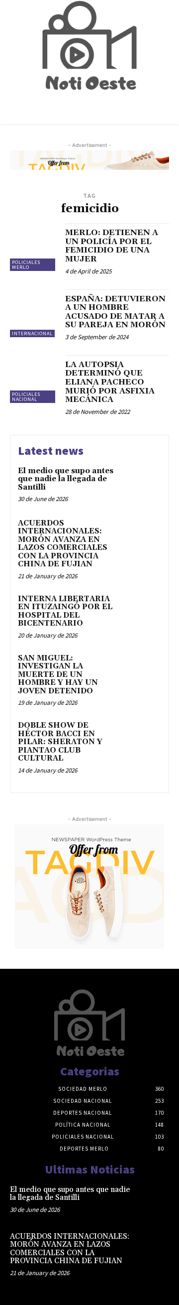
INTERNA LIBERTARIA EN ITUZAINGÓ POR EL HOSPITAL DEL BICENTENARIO (65, 611)
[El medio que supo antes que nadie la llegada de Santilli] (142, 484)
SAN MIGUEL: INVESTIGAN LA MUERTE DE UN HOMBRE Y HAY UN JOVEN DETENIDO (58, 674)
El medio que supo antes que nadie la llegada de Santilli (65, 479)
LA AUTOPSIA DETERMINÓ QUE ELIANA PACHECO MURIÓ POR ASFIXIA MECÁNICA (110, 382)
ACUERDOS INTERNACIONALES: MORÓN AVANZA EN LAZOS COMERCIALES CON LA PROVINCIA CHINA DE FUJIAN (62, 544)
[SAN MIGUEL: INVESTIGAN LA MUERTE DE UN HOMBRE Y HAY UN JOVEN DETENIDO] (142, 671)
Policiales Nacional (26, 396)
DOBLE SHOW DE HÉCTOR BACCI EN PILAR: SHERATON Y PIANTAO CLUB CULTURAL (60, 742)
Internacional (32, 333)
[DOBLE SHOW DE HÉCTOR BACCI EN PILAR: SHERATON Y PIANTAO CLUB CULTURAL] (142, 738)
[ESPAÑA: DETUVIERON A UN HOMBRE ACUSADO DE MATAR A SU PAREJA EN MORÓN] (34, 313)
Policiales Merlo (26, 264)
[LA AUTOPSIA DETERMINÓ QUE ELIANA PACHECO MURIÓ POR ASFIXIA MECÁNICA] (34, 379)
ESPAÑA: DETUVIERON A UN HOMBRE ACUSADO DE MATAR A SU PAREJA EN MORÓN (115, 312)
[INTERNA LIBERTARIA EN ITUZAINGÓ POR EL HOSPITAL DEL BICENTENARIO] (142, 612)
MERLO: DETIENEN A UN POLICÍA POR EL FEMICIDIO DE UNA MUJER (111, 246)
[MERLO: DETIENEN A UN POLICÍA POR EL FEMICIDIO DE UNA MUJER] (34, 247)
